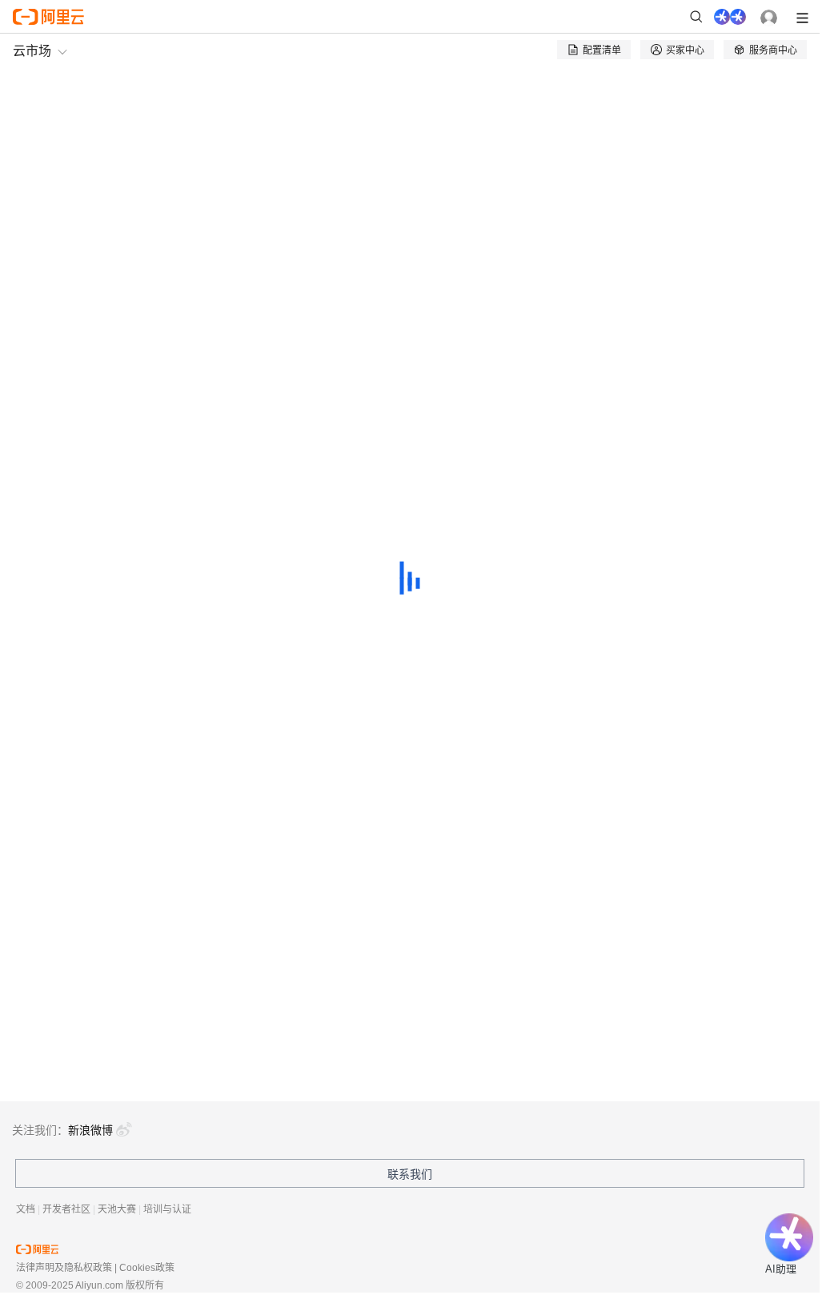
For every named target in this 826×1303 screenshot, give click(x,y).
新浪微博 (90, 1130)
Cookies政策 (146, 1267)
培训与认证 (167, 1209)
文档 (25, 1209)
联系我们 (409, 1174)
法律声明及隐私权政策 (64, 1267)
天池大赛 (117, 1209)
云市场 (32, 50)
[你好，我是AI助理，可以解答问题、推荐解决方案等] (730, 17)
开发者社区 (66, 1209)
